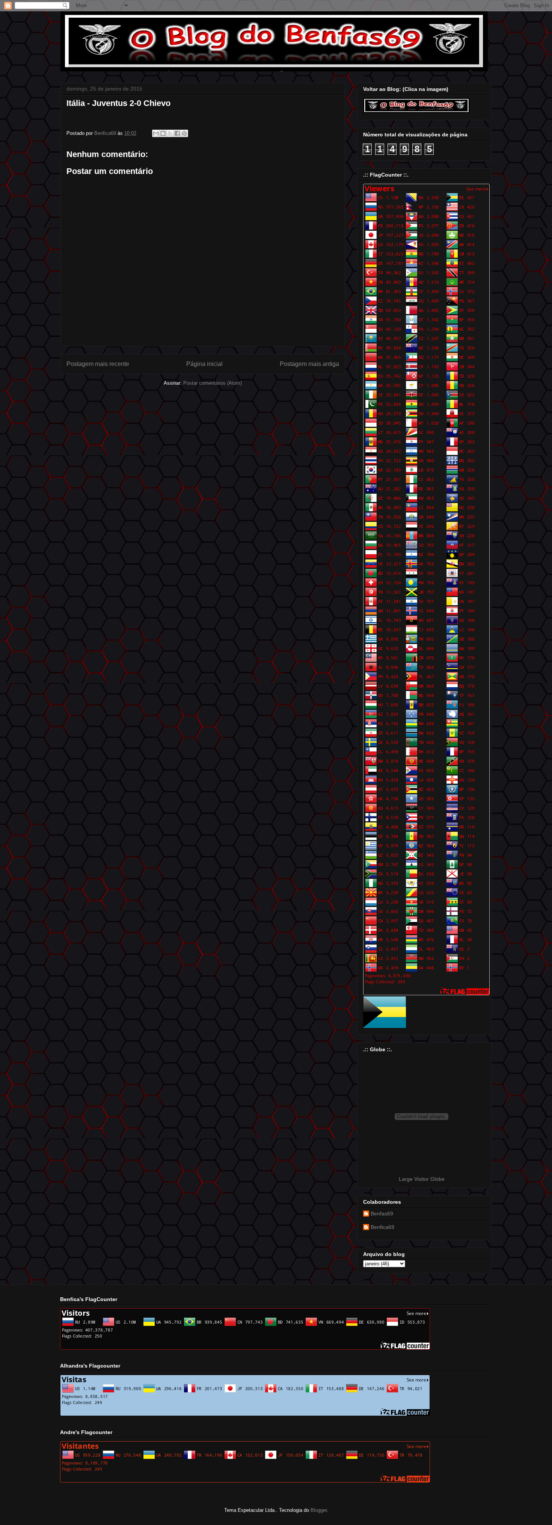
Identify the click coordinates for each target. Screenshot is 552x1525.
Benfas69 (382, 1214)
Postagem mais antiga (309, 364)
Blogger (319, 1510)
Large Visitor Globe (422, 1179)
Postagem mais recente (97, 364)
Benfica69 (382, 1227)
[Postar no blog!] (163, 133)
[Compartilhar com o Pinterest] (184, 133)
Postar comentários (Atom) (212, 383)
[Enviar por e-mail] (156, 133)
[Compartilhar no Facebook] (177, 133)
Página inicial (204, 364)
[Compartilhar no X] (170, 133)
